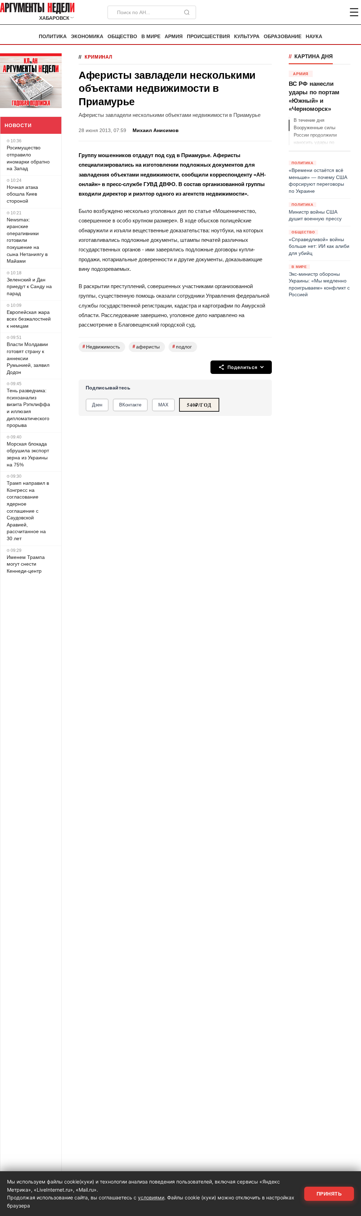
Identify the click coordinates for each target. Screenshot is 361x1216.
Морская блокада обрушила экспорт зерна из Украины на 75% (28, 454)
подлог (182, 346)
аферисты (146, 346)
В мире (150, 36)
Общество (122, 36)
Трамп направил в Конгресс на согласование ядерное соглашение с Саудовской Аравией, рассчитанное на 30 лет (28, 510)
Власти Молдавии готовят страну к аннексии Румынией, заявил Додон (28, 358)
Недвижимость (101, 346)
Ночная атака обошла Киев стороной (22, 194)
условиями (151, 1197)
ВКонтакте (130, 404)
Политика (53, 36)
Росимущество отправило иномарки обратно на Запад (28, 158)
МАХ (163, 404)
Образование (282, 36)
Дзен (97, 404)
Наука (314, 36)
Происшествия (208, 36)
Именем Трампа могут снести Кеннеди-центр (26, 564)
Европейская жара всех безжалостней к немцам (29, 319)
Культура (246, 36)
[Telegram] (317, 12)
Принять (329, 1194)
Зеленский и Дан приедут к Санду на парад (29, 286)
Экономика (87, 36)
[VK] (335, 12)
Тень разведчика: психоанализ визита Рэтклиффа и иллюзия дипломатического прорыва (28, 408)
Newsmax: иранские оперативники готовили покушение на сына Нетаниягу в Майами (27, 240)
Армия (174, 36)
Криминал (98, 57)
